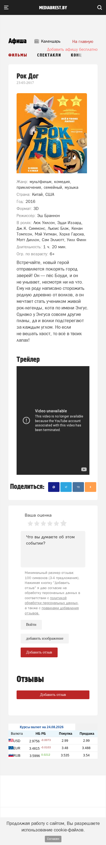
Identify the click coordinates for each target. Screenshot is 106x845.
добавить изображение (44, 638)
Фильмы (17, 55)
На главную (82, 41)
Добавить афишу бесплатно (72, 49)
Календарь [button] (50, 41)
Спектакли (49, 55)
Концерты (82, 55)
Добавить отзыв (53, 695)
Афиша (17, 41)
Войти (31, 625)
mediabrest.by (53, 8)
